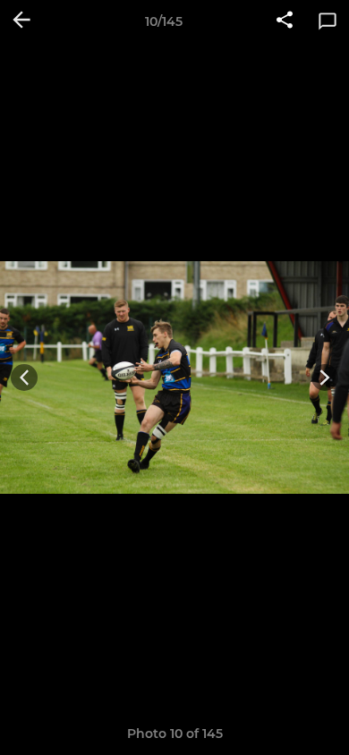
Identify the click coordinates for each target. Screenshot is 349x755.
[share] (284, 21)
